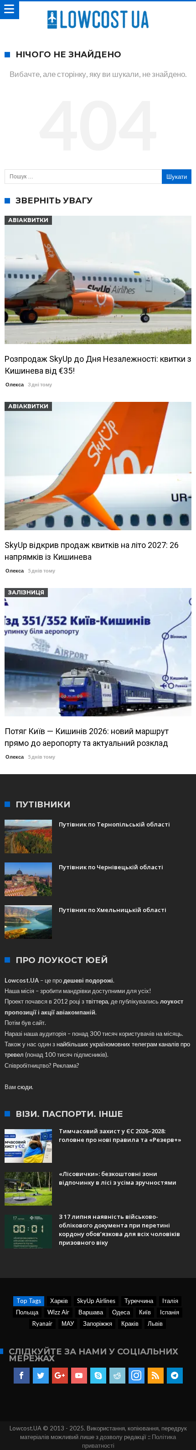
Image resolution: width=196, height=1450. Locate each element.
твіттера (97, 1001)
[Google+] (60, 1376)
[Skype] (98, 1376)
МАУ (68, 1323)
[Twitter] (41, 1376)
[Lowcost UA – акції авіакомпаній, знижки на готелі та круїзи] (98, 10)
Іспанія (169, 1312)
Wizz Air (58, 1312)
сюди (24, 1086)
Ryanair (42, 1323)
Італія (170, 1300)
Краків (130, 1323)
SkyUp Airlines (96, 1300)
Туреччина (138, 1300)
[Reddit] (117, 1376)
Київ (145, 1312)
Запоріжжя (97, 1323)
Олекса (14, 384)
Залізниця (26, 592)
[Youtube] (79, 1376)
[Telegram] (175, 1376)
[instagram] (136, 1376)
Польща (27, 1312)
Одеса (121, 1312)
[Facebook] (22, 1376)
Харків (59, 1300)
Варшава (90, 1312)
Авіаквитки (28, 220)
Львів (155, 1323)
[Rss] (156, 1376)
